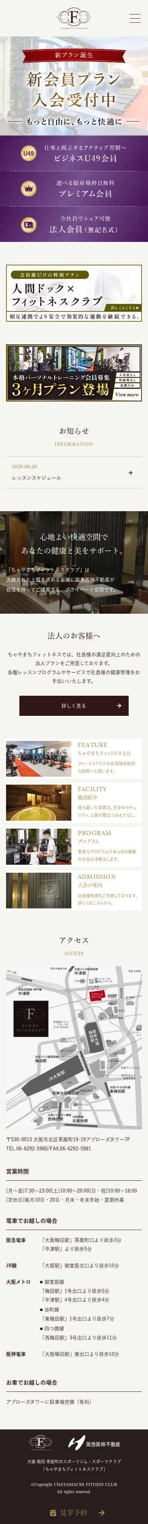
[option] (74, 139)
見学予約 (73, 1512)
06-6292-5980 (31, 1148)
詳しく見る (73, 705)
